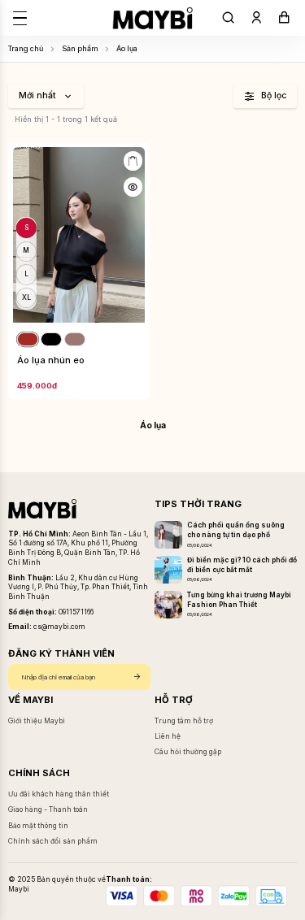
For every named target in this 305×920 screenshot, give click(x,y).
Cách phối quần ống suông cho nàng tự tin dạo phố (236, 530)
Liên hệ (168, 736)
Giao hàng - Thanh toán (48, 809)
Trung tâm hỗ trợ (184, 721)
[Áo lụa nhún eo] (79, 235)
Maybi (18, 889)
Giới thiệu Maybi (36, 721)
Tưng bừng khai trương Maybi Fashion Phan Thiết (239, 600)
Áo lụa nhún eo (51, 360)
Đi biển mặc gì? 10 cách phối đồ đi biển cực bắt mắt (242, 565)
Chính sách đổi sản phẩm (53, 841)
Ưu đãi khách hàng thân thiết (58, 794)
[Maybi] (152, 18)
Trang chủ (25, 48)
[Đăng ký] (137, 677)
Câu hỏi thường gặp (188, 752)
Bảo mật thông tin (38, 826)
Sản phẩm (80, 48)
